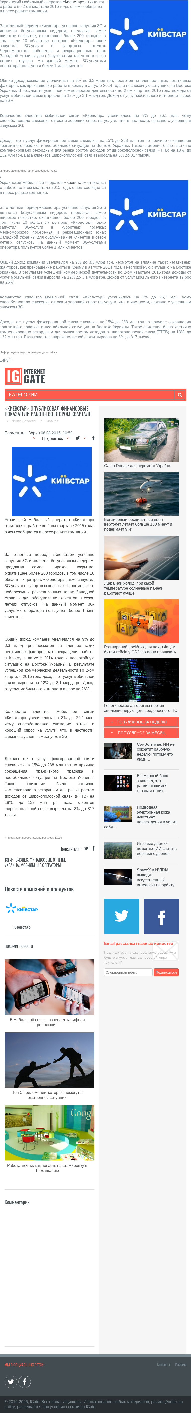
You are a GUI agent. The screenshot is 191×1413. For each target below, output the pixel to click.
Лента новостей (25, 421)
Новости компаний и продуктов (39, 889)
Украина (12, 865)
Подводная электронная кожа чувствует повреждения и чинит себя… (140, 817)
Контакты (163, 1364)
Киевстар (73, 2)
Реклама (180, 1364)
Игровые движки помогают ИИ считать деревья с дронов (157, 848)
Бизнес (22, 860)
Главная (52, 421)
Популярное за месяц (141, 733)
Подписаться (166, 972)
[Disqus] (49, 1268)
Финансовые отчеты (47, 860)
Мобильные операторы (41, 865)
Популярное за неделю (142, 722)
